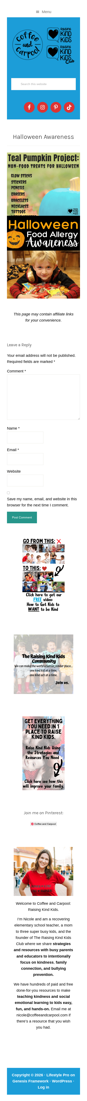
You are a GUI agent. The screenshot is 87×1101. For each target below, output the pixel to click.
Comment (16, 371)
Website (14, 471)
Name (13, 428)
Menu (46, 12)
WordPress (62, 1081)
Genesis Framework (30, 1081)
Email (13, 450)
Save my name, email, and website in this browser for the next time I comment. (42, 502)
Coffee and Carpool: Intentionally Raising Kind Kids (43, 45)
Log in (43, 1087)
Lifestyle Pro (57, 1075)
